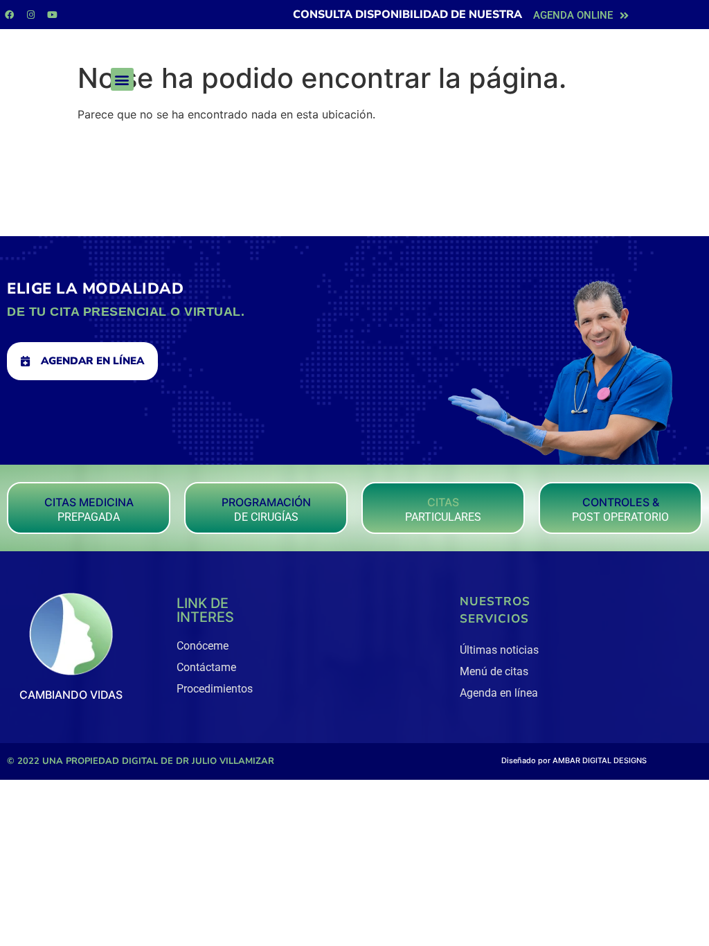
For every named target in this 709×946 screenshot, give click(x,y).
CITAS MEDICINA (89, 502)
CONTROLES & (620, 502)
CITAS (443, 502)
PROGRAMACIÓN (266, 502)
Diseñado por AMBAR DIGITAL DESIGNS (574, 760)
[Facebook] (9, 15)
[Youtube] (52, 15)
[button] (122, 79)
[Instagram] (30, 15)
